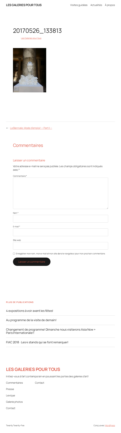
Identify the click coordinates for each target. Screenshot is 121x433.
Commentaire (20, 176)
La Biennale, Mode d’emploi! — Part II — (31, 128)
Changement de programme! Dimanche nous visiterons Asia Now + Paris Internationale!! (51, 331)
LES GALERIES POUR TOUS (23, 5)
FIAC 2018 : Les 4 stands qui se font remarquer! (37, 342)
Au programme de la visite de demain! (31, 320)
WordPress (110, 425)
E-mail (16, 226)
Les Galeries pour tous (31, 38)
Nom (16, 212)
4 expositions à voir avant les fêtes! (29, 310)
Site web (17, 240)
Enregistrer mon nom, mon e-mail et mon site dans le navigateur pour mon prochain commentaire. (60, 253)
